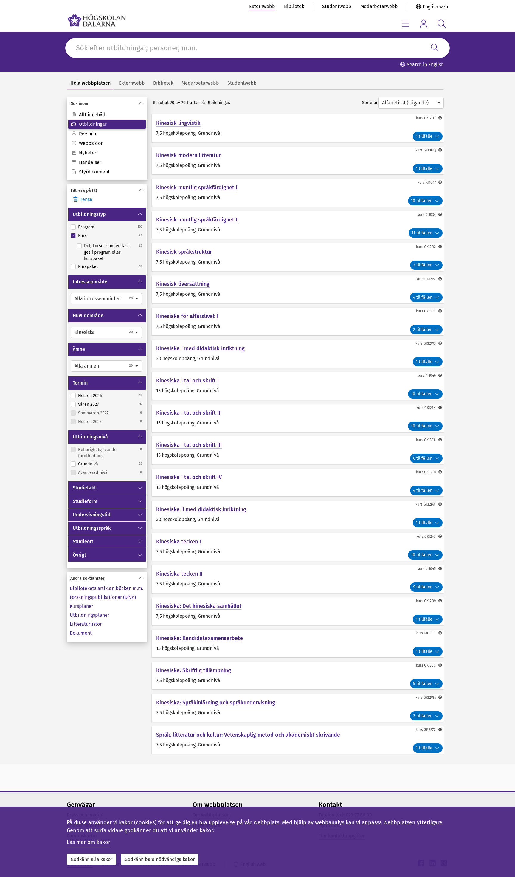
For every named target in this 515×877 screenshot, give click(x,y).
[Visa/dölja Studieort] (140, 541)
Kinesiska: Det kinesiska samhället (198, 606)
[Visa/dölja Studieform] (140, 501)
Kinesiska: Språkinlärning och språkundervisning (215, 702)
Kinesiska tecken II (179, 574)
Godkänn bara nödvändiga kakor (160, 859)
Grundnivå (88, 464)
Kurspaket (88, 266)
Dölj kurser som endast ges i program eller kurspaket (106, 252)
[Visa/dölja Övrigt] (140, 555)
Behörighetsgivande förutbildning (97, 453)
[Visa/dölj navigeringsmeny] (405, 23)
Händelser (90, 162)
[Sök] (434, 48)
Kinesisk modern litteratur (188, 155)
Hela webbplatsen (90, 83)
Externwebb (262, 6)
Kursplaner (81, 606)
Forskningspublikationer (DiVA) (103, 597)
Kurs (82, 235)
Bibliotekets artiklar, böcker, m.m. (106, 588)
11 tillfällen (422, 232)
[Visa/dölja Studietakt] (140, 488)
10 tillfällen (421, 200)
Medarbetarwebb (379, 6)
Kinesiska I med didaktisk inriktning (200, 348)
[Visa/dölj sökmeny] (441, 23)
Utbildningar (93, 124)
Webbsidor (91, 143)
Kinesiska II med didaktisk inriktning (201, 509)
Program (86, 227)
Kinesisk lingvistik (178, 123)
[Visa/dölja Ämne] (140, 349)
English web (435, 7)
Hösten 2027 (89, 421)
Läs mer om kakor (88, 842)
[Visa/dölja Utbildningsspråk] (140, 528)
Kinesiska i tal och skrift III (189, 445)
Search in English (425, 64)
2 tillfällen (422, 265)
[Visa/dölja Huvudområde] (140, 315)
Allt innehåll (92, 114)
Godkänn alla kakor (91, 859)
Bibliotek (294, 6)
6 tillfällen (422, 458)
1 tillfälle (424, 136)
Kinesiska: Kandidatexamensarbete (199, 638)
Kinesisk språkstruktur (184, 252)
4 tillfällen (422, 297)
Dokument (81, 633)
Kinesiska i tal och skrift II (188, 413)
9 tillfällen (422, 587)
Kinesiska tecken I (178, 541)
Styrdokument (94, 172)
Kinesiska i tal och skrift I (187, 380)
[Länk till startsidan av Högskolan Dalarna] (97, 20)
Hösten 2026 (90, 395)
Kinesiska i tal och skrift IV (189, 477)
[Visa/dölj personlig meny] (423, 23)
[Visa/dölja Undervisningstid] (140, 514)
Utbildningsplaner (89, 615)
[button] (106, 298)
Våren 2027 (88, 404)
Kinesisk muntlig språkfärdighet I (196, 187)
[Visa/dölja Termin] (140, 383)
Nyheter (87, 153)
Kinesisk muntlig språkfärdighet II (197, 219)
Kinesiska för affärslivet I (187, 316)
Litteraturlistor (86, 624)
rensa (86, 199)
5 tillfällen (422, 683)
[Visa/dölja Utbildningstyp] (140, 214)
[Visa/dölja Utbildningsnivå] (140, 437)
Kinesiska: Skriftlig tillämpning (193, 670)
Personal (88, 134)
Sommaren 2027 (93, 413)
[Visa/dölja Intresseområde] (140, 282)
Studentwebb (336, 6)
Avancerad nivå (93, 472)
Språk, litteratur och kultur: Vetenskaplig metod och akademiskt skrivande (248, 735)
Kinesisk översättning (183, 284)
